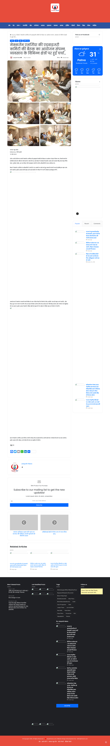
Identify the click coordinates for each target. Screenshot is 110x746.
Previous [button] (77, 150)
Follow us (84, 584)
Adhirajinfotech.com (82, 738)
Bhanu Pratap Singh (62, 595)
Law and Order (70, 607)
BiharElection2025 (61, 598)
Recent (87, 223)
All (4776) (67, 705)
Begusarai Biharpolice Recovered (65, 592)
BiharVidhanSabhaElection (63, 601)
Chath (73, 601)
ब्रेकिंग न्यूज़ (26, 40)
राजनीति (25, 25)
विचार (78, 25)
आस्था (61, 25)
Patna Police (60, 613)
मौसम (88, 25)
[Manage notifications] (106, 742)
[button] (77, 213)
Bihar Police (71, 598)
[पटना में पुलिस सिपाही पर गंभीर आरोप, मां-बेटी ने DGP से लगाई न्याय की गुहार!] (59, 557)
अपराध (43, 25)
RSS (75, 613)
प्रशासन (49, 25)
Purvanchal (68, 613)
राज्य (18, 25)
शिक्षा (83, 25)
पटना (16, 40)
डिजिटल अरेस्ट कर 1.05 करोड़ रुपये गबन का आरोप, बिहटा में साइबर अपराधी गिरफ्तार (38, 565)
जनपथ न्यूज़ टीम (53, 741)
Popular (77, 223)
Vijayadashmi (60, 616)
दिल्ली (18, 35)
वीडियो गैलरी (68, 741)
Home (13, 35)
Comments (97, 223)
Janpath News (16, 57)
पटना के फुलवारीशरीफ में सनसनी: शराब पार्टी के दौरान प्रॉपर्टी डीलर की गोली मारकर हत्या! (19, 565)
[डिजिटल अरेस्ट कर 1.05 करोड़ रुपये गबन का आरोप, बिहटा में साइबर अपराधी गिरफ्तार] (39, 557)
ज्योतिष (94, 25)
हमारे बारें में (44, 741)
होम (9, 25)
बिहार (21, 40)
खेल (31, 25)
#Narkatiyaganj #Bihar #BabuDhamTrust (67, 590)
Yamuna (68, 616)
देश (13, 25)
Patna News (67, 610)
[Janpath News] (55, 7)
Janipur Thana (60, 607)
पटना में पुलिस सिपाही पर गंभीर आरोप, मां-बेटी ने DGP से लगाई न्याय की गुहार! (59, 565)
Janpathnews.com (51, 738)
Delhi (69, 604)
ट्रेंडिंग (67, 25)
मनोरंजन (36, 25)
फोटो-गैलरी (61, 741)
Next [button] (98, 150)
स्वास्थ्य (55, 25)
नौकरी (73, 25)
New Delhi (59, 610)
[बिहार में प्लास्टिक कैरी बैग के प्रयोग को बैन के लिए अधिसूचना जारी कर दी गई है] (80, 317)
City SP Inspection (61, 604)
